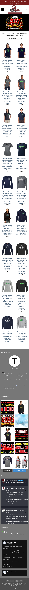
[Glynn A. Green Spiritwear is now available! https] (7, 434)
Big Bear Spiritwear (11, 488)
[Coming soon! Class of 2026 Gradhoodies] (21, 448)
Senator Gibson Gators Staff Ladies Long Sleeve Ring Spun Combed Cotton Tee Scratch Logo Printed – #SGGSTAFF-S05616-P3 (7, 300)
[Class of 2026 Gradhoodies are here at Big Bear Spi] (7, 448)
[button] (2, 9)
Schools (4, 583)
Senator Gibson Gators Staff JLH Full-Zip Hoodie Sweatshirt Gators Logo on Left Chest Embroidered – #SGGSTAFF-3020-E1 (21, 230)
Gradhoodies (11, 583)
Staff (13, 33)
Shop (8, 33)
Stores (25, 583)
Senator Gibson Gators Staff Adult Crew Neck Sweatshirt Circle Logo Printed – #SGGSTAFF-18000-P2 (7, 336)
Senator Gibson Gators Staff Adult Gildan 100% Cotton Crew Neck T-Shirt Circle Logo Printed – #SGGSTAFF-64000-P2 (21, 65)
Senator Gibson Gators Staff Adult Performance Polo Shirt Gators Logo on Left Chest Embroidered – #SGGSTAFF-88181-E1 (22, 130)
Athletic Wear (8, 584)
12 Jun (7, 512)
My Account (14, 585)
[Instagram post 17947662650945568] (7, 461)
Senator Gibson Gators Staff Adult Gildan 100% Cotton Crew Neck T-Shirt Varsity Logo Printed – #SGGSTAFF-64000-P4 (21, 97)
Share (12, 566)
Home (3, 33)
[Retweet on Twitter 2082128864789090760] (9, 504)
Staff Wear (19, 583)
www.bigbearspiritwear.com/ (10, 561)
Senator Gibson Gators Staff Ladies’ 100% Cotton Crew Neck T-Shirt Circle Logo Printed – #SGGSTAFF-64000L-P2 (7, 65)
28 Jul (7, 490)
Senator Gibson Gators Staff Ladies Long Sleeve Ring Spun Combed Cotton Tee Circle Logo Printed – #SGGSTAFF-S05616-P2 (7, 264)
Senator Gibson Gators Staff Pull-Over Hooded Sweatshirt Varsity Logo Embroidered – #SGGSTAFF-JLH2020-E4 (7, 230)
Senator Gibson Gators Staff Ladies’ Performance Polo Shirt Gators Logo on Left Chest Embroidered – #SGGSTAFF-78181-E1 (7, 130)
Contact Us (22, 584)
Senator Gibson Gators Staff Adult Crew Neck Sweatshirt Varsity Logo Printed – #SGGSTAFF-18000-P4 (21, 336)
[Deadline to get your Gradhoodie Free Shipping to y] (7, 407)
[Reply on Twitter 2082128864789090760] (7, 504)
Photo (7, 564)
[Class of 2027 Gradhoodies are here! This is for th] (7, 420)
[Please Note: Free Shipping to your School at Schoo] (21, 434)
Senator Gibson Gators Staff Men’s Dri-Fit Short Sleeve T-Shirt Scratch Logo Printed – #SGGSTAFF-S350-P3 (21, 164)
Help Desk (15, 584)
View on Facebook (6, 566)
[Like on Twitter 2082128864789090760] (12, 504)
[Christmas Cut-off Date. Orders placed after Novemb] (21, 420)
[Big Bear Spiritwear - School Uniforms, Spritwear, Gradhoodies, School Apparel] (14, 9)
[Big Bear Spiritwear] (5, 532)
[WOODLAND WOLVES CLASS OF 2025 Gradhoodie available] (21, 461)
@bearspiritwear (21, 488)
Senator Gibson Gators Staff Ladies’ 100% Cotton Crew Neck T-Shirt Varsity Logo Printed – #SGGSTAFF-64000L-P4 (7, 97)
